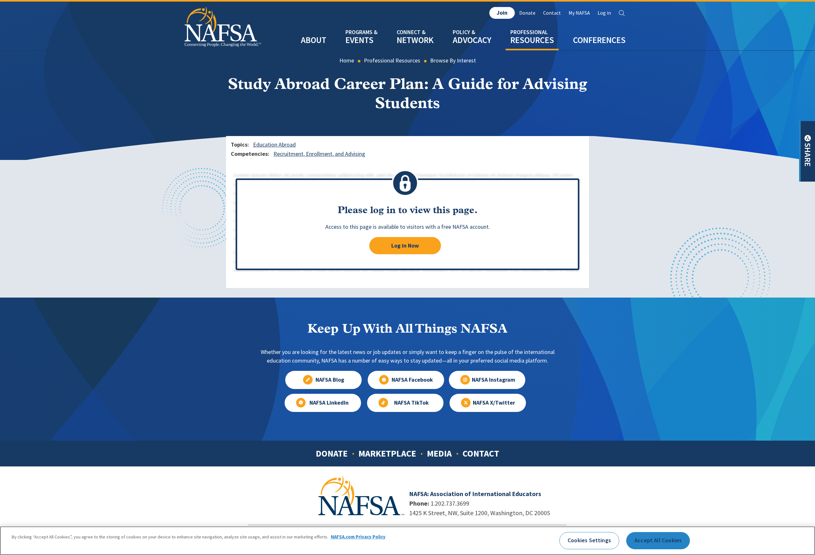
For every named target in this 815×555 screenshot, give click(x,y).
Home (346, 60)
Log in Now (405, 245)
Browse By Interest (453, 60)
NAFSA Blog (329, 380)
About (313, 40)
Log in (604, 13)
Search (622, 13)
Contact (552, 13)
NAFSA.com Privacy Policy (358, 537)
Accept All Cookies (658, 540)
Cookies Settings (589, 540)
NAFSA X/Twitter (494, 403)
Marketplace (387, 453)
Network (415, 40)
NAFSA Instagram (493, 380)
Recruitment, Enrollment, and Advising (319, 154)
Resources (532, 40)
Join (502, 13)
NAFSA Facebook (412, 380)
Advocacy (472, 40)
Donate (527, 13)
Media (439, 453)
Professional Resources (392, 60)
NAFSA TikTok (411, 403)
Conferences (599, 40)
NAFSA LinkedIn (329, 403)
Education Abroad (274, 144)
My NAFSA (579, 13)
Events (359, 40)
